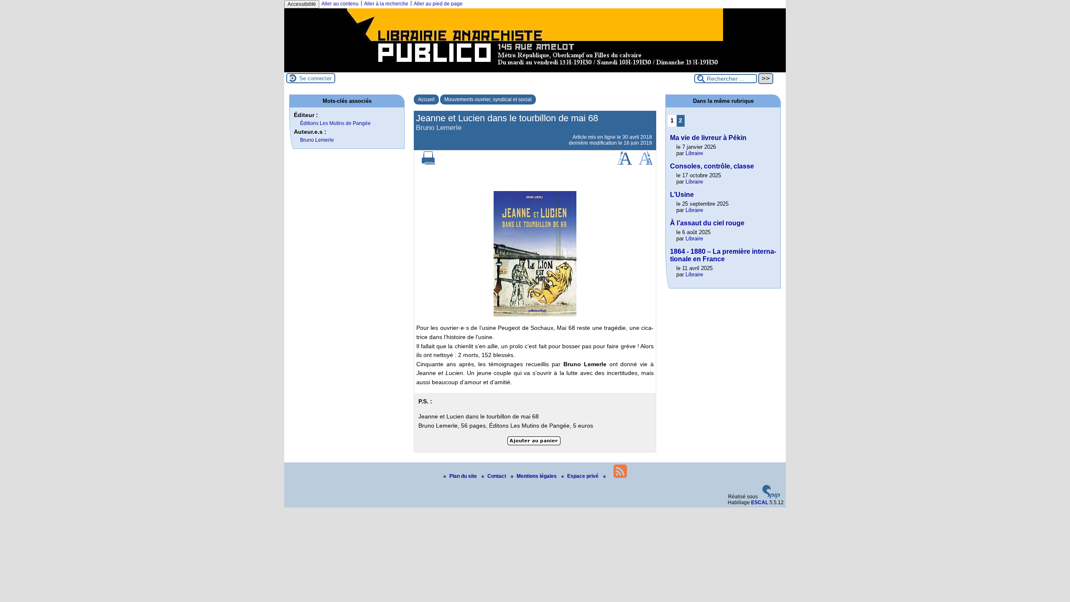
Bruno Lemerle (317, 140)
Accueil (426, 99)
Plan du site (463, 476)
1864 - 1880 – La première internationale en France (723, 255)
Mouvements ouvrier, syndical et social (488, 99)
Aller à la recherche (386, 4)
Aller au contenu (340, 4)
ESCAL (759, 502)
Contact (497, 476)
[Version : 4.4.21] (771, 497)
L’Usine (682, 194)
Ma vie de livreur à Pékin (708, 137)
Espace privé (583, 476)
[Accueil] (535, 69)
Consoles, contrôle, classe (712, 166)
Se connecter (315, 78)
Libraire (694, 153)
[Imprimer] (428, 163)
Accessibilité (302, 4)
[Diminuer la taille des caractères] (645, 163)
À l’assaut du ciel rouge (707, 223)
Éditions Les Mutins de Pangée (335, 123)
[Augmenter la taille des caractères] (624, 163)
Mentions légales (537, 476)
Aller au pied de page (438, 4)
